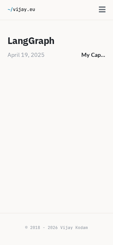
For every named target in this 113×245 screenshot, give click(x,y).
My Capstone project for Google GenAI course (93, 55)
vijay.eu (21, 9)
